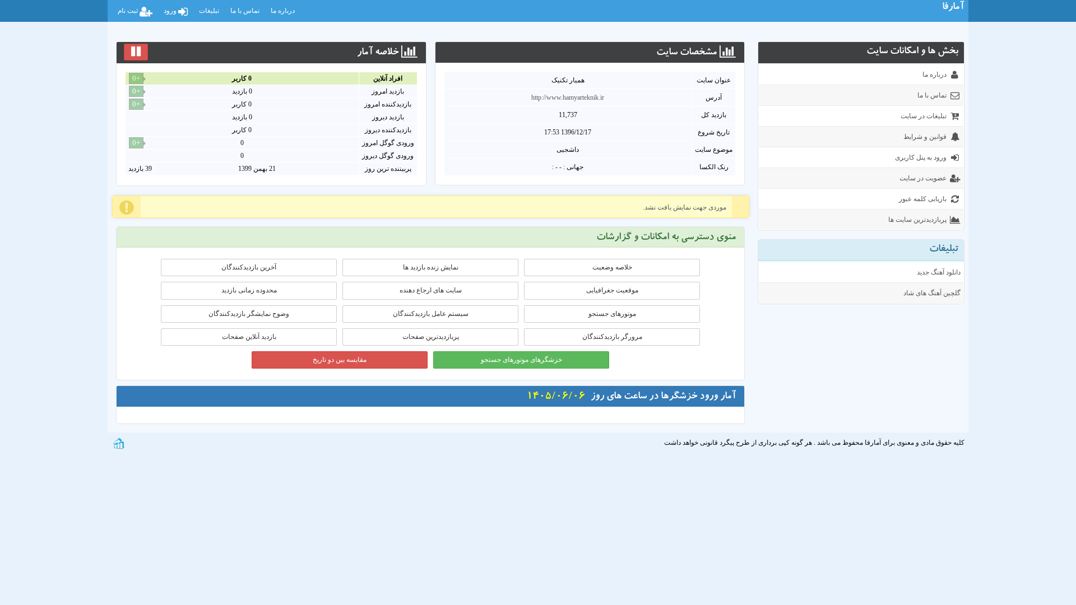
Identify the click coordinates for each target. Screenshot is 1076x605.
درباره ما (283, 11)
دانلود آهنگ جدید (939, 272)
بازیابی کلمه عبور (923, 199)
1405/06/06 (556, 397)
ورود (171, 11)
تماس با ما (244, 11)
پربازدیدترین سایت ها (917, 220)
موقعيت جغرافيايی (612, 290)
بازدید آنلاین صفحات (249, 337)
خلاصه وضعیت (612, 267)
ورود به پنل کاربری (921, 157)
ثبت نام (129, 11)
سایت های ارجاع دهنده (431, 290)
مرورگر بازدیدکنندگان (612, 337)
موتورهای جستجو (612, 314)
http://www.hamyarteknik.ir (567, 97)
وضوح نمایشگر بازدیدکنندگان (248, 314)
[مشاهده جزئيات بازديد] (119, 442)
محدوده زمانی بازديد (249, 290)
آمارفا (953, 7)
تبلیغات (209, 11)
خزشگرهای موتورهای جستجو (521, 360)
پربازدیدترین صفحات (430, 337)
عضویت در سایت (923, 178)
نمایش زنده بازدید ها (430, 267)
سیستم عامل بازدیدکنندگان (431, 314)
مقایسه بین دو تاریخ (340, 360)
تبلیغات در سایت (924, 116)
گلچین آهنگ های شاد (932, 293)
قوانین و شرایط (925, 137)
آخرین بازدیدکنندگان (248, 267)
